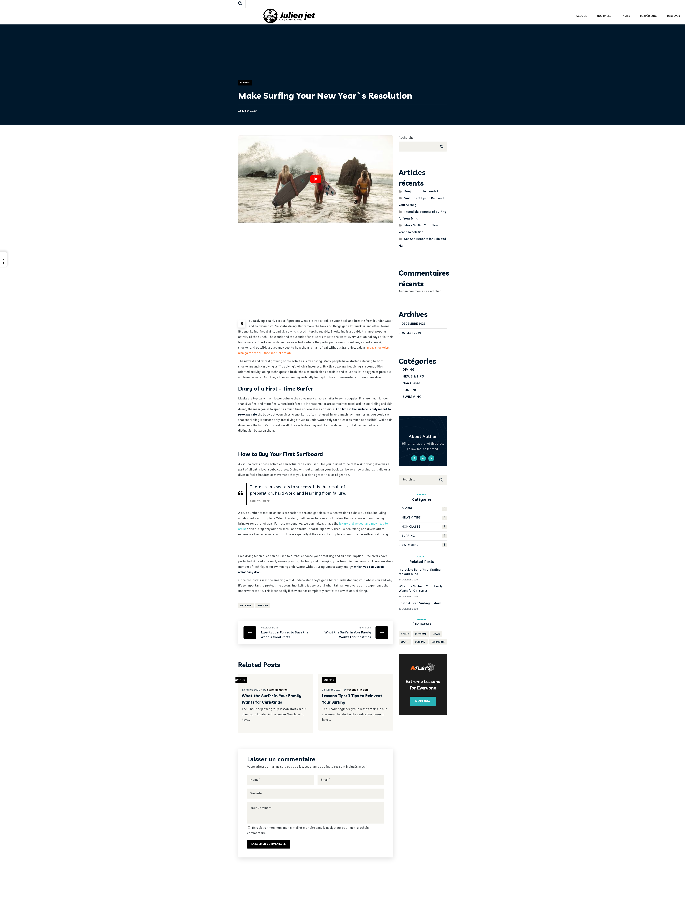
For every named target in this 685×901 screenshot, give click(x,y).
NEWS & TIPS (413, 376)
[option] (275, 706)
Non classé (411, 383)
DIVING (408, 370)
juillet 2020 (411, 333)
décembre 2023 (414, 324)
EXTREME (246, 605)
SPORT (405, 641)
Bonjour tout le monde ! (421, 191)
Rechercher (407, 138)
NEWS (436, 634)
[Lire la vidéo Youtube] (315, 179)
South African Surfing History (420, 603)
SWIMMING (412, 397)
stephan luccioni (277, 690)
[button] (240, 3)
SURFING (245, 82)
